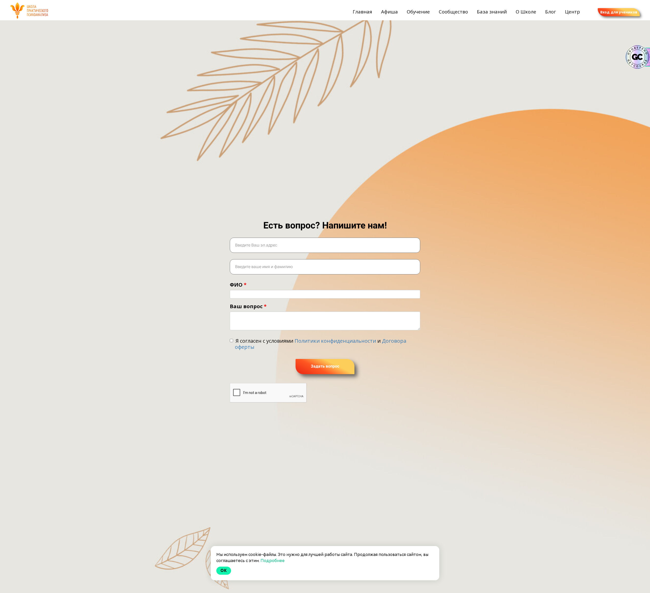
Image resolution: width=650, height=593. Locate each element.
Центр (572, 11)
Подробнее (273, 560)
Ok (223, 570)
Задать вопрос (325, 366)
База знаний (492, 11)
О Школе (527, 11)
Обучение (419, 11)
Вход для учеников (618, 12)
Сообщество (454, 11)
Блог (551, 11)
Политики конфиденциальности (335, 340)
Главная (363, 11)
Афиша (390, 11)
